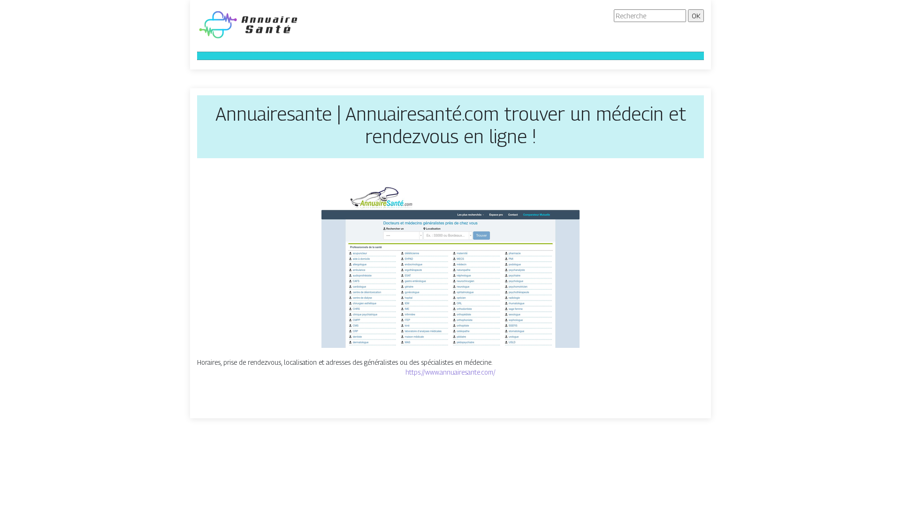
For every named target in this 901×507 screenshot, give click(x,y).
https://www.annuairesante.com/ (450, 372)
